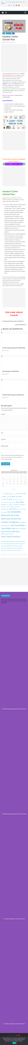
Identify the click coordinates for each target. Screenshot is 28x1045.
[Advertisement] (14, 58)
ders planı (3, 504)
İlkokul (11, 534)
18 (6, 481)
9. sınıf (12, 496)
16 (25, 479)
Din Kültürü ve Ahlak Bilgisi (19, 504)
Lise (13, 33)
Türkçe (20, 528)
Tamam (14, 1043)
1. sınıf (2, 493)
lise (8, 512)
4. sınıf (14, 493)
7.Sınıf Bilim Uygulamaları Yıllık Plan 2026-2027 (11, 546)
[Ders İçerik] (2, 12)
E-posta (3, 439)
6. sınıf (23, 494)
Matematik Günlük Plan (11, 518)
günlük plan (13, 509)
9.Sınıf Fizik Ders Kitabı (7, 90)
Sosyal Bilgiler (20, 525)
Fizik (4, 33)
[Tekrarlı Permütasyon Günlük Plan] (14, 380)
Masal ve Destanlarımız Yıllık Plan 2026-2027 (11, 550)
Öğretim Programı (5, 534)
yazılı (24, 528)
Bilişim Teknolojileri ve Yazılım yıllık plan (8, 502)
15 (21, 479)
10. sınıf (19, 496)
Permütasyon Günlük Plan (10, 371)
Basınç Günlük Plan (20, 324)
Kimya (18, 509)
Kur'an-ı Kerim (4, 512)
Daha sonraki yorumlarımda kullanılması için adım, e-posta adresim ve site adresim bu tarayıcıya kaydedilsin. (12, 457)
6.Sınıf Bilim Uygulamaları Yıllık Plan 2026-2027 (11, 548)
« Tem (13, 489)
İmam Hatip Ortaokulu (10, 536)
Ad (2, 433)
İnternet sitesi (4, 446)
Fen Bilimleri (3, 506)
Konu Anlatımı (23, 509)
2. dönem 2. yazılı (8, 493)
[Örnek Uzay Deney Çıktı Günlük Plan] (14, 333)
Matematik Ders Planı (10, 515)
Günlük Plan (8, 33)
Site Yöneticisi (12, 42)
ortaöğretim (14, 522)
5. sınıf (18, 494)
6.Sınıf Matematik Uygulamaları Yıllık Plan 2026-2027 (13, 543)
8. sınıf (7, 496)
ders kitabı (20, 502)
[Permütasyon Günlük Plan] (14, 356)
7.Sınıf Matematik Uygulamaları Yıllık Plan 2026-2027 (13, 541)
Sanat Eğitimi (23, 522)
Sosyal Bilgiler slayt (8, 528)
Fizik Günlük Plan (5, 509)
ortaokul (5, 522)
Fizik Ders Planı (17, 506)
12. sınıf (9, 499)
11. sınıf (3, 499)
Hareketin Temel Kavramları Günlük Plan (13, 321)
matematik (16, 511)
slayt (12, 525)
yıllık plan (16, 531)
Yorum (3, 414)
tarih (17, 528)
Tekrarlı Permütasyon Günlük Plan (13, 395)
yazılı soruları (6, 531)
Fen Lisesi (8, 506)
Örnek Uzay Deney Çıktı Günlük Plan (13, 348)
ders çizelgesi (9, 504)
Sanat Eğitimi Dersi (5, 525)
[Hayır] (26, 1040)
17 (3, 481)
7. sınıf (3, 497)
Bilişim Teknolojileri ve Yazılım (18, 499)
